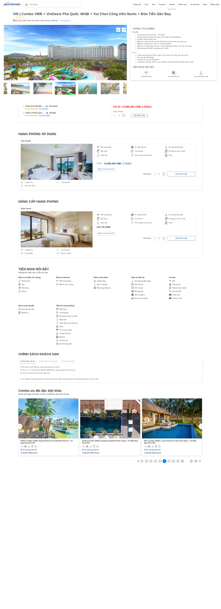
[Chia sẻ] (118, 30)
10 (182, 461)
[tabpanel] (65, 89)
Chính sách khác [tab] (68, 361)
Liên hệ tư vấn (139, 115)
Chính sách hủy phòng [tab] (48, 361)
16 (196, 461)
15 (191, 461)
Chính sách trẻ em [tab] (27, 361)
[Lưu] (124, 30)
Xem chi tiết (29, 177)
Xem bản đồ (65, 21)
